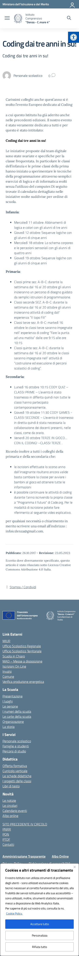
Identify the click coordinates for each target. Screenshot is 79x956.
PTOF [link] (6, 839)
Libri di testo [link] (11, 786)
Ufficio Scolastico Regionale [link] (22, 646)
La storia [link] (9, 726)
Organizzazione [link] (13, 721)
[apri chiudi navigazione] (7, 18)
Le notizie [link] (9, 800)
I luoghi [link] (8, 701)
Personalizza (39, 935)
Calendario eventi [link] (15, 810)
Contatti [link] (8, 844)
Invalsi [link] (7, 671)
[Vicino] (74, 866)
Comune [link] (8, 676)
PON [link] (6, 834)
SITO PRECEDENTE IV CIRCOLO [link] (25, 824)
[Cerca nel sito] (69, 18)
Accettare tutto (39, 924)
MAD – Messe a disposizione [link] (22, 661)
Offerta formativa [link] (15, 765)
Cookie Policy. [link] (14, 913)
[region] (39, 909)
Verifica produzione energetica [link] (23, 681)
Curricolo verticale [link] (15, 770)
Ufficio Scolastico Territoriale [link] (22, 651)
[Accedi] (72, 4)
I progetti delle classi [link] (17, 781)
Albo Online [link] (60, 856)
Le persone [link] (10, 706)
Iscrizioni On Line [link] (14, 666)
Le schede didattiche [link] (17, 775)
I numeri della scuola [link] (17, 711)
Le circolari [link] (10, 805)
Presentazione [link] (13, 696)
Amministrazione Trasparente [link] (24, 856)
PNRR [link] (7, 829)
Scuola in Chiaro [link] (14, 656)
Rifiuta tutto (39, 947)
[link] (73, 37)
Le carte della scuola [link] (17, 716)
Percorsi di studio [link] (14, 751)
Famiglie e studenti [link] (16, 746)
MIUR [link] (6, 640)
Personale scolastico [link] (17, 741)
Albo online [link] (10, 815)
